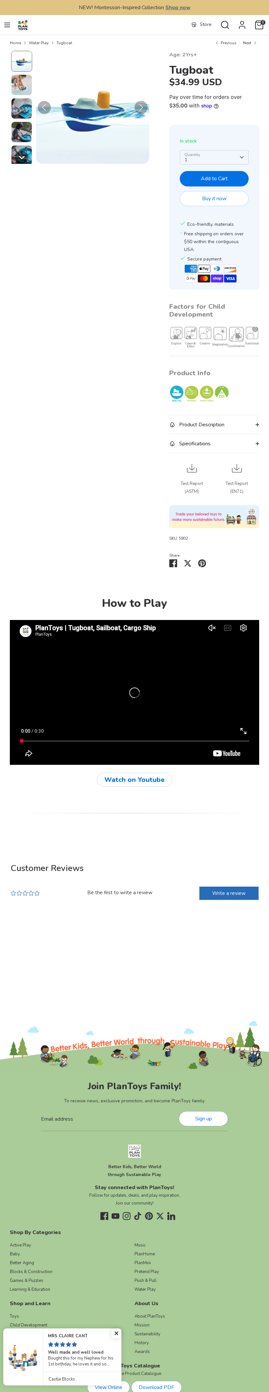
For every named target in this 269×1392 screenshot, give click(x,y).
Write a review (229, 893)
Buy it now (214, 198)
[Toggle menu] (7, 24)
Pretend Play (146, 1272)
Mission (142, 1325)
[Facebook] (104, 1216)
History (141, 1343)
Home (15, 43)
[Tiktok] (138, 1216)
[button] (21, 61)
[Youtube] (115, 1216)
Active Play (20, 1245)
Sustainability (147, 1334)
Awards (142, 1352)
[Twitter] (160, 1216)
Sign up (203, 1118)
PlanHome (144, 1254)
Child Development (28, 1325)
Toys (14, 1316)
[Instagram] (127, 1216)
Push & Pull (145, 1281)
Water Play (39, 43)
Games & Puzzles (26, 1281)
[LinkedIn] (171, 1216)
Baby (15, 1254)
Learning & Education (30, 1289)
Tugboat (64, 43)
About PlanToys (149, 1316)
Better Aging (22, 1263)
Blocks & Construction (31, 1272)
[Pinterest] (149, 1216)
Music (140, 1245)
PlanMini (142, 1263)
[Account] (242, 22)
